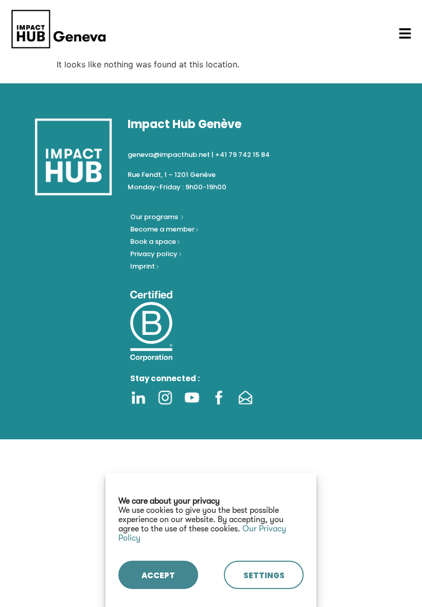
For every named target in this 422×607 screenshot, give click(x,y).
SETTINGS (264, 575)
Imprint (142, 266)
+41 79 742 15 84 (242, 154)
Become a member (163, 229)
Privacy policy (154, 254)
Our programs (155, 217)
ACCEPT (158, 575)
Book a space (154, 241)
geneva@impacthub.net (169, 154)
